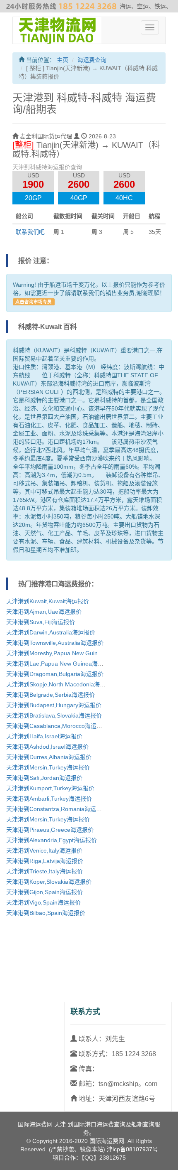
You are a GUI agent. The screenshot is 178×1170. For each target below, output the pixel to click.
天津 (60, 1124)
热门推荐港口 (38, 583)
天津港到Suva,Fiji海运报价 (40, 622)
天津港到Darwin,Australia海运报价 (50, 632)
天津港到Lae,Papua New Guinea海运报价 (60, 663)
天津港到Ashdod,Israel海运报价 (47, 746)
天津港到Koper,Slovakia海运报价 (48, 881)
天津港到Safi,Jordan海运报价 (44, 777)
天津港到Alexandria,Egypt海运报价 (51, 840)
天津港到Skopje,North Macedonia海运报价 (61, 684)
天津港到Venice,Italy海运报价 (44, 850)
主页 (62, 60)
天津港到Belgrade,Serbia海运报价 (50, 694)
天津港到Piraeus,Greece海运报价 (50, 829)
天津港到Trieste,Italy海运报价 (44, 871)
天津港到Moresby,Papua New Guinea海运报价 (66, 653)
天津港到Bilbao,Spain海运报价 (45, 912)
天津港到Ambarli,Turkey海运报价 (49, 798)
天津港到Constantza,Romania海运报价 (57, 809)
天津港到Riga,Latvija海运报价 (44, 861)
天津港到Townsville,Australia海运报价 (54, 642)
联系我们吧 (30, 232)
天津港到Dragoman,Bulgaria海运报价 (54, 674)
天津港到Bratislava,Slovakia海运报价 (54, 715)
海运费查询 (91, 60)
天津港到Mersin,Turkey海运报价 (48, 767)
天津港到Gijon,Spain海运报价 (44, 892)
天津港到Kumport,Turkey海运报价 (50, 788)
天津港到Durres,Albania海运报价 (48, 757)
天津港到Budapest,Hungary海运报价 (53, 705)
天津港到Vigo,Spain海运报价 (43, 902)
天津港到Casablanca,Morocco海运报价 (57, 726)
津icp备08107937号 (132, 1149)
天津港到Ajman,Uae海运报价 (44, 611)
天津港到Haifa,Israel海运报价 (44, 736)
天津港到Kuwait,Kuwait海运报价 (47, 601)
